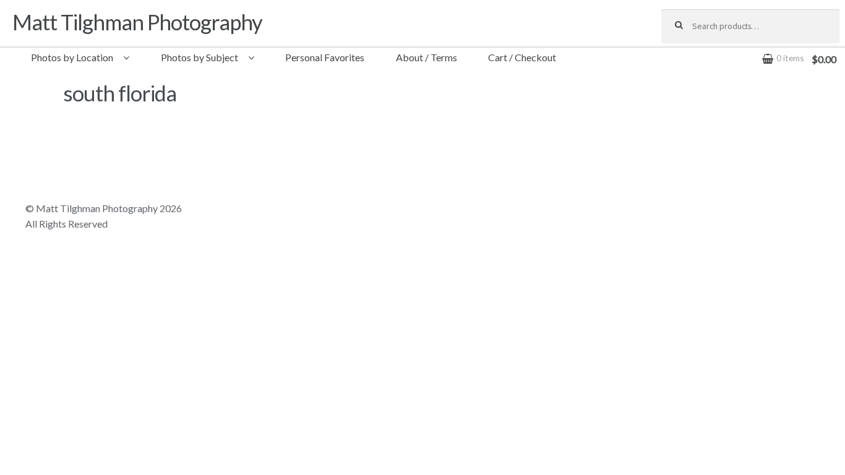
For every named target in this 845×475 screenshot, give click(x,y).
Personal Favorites (324, 57)
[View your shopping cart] (750, 49)
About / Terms (426, 57)
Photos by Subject (199, 57)
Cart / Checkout (522, 57)
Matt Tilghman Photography (137, 22)
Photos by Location (72, 57)
